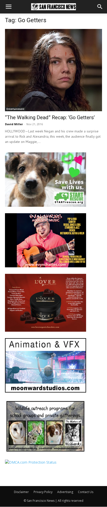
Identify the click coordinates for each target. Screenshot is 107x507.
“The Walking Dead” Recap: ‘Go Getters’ (50, 117)
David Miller (14, 124)
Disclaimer (21, 492)
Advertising (65, 492)
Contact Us (85, 492)
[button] (8, 6)
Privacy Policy (43, 492)
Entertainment (15, 109)
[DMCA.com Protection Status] (30, 462)
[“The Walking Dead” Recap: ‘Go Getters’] (53, 70)
